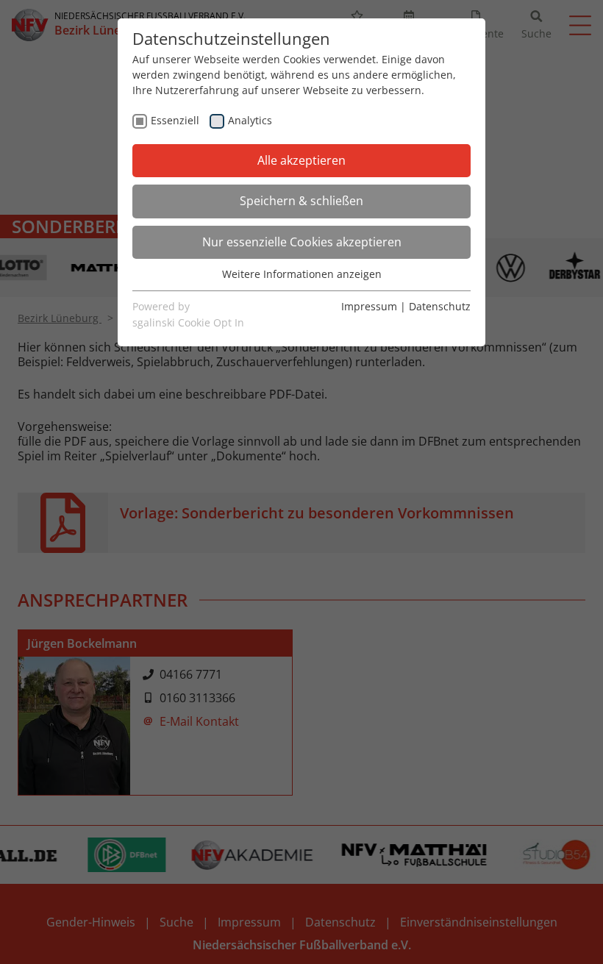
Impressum (369, 306)
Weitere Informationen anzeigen (302, 274)
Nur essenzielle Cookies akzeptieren (302, 242)
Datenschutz (440, 306)
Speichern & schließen (301, 201)
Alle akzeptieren (301, 160)
